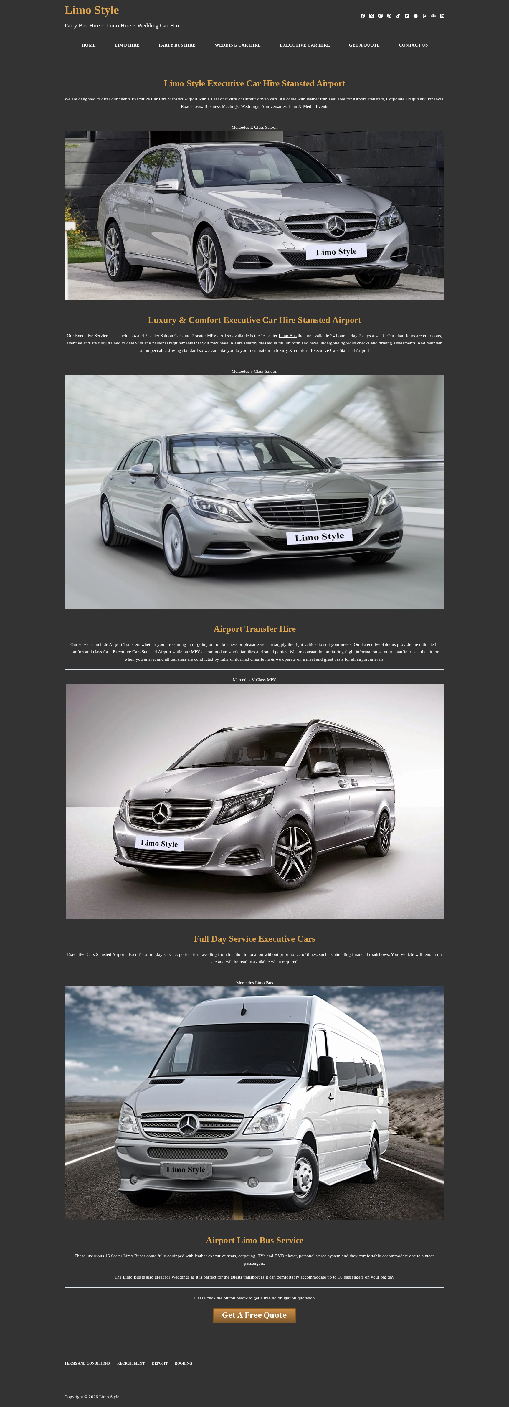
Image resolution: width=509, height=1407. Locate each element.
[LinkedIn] (442, 16)
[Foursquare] (424, 16)
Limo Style (92, 10)
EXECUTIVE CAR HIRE (305, 45)
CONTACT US (413, 45)
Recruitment (131, 1363)
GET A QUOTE (364, 45)
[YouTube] (407, 16)
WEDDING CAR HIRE (238, 45)
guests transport (245, 1277)
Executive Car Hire (149, 99)
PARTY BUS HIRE (177, 45)
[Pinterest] (389, 16)
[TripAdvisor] (433, 16)
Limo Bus (288, 335)
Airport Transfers (368, 99)
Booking (183, 1363)
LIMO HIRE (127, 45)
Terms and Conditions (87, 1363)
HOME (89, 45)
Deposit (160, 1363)
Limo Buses (134, 1255)
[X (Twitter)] (371, 16)
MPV (195, 651)
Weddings (180, 1277)
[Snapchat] (416, 16)
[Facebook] (363, 16)
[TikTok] (398, 16)
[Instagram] (380, 16)
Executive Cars (324, 350)
